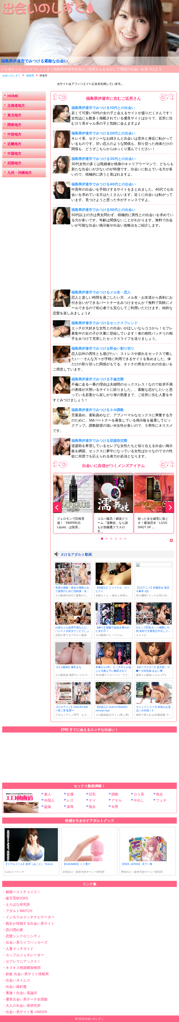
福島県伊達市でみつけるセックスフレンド (104, 323)
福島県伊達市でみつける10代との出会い (103, 107)
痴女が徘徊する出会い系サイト (30, 923)
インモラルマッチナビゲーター (30, 917)
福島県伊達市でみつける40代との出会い (103, 184)
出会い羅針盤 (16, 986)
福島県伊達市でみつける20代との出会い (103, 133)
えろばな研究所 (18, 904)
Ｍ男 (114, 806)
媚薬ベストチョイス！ (23, 892)
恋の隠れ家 (14, 929)
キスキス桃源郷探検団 (23, 967)
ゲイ (92, 800)
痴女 (92, 806)
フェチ (161, 800)
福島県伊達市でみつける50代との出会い (103, 209)
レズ (70, 800)
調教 (114, 794)
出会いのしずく (94, 1018)
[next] (169, 507)
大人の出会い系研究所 (23, 1005)
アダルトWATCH (19, 911)
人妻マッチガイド (20, 948)
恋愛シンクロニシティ (23, 936)
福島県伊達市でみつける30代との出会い (103, 158)
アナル (116, 800)
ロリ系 (139, 794)
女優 (70, 794)
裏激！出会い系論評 (21, 993)
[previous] (57, 507)
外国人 (49, 800)
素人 (47, 794)
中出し (139, 800)
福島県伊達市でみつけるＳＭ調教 (97, 410)
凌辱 (70, 806)
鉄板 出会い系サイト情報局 (27, 974)
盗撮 (47, 806)
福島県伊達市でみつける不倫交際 (97, 379)
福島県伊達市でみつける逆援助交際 (99, 440)
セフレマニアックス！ (23, 961)
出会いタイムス (18, 980)
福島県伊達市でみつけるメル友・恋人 (101, 292)
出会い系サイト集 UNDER (26, 1012)
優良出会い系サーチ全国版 (27, 999)
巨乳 (92, 794)
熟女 (159, 794)
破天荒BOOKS (17, 898)
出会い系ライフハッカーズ (27, 942)
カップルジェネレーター (25, 955)
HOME (12, 96)
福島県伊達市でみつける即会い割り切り (102, 348)
